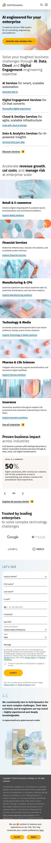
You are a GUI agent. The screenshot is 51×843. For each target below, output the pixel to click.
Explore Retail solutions (13, 215)
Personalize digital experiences (16, 108)
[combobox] (7, 607)
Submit (13, 673)
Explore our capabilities (19, 41)
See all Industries (11, 424)
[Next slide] (22, 493)
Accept (17, 837)
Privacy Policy (30, 658)
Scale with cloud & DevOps (14, 125)
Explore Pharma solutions (14, 375)
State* (6, 634)
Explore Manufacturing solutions (17, 295)
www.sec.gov (7, 818)
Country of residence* (11, 626)
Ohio (6, 637)
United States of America (14, 630)
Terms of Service (24, 685)
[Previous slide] (5, 493)
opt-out (6, 658)
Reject (34, 837)
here (41, 830)
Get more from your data (13, 142)
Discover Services (11, 151)
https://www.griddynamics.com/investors (18, 815)
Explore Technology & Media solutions (19, 335)
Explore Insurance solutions (15, 417)
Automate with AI (10, 92)
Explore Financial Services (14, 255)
